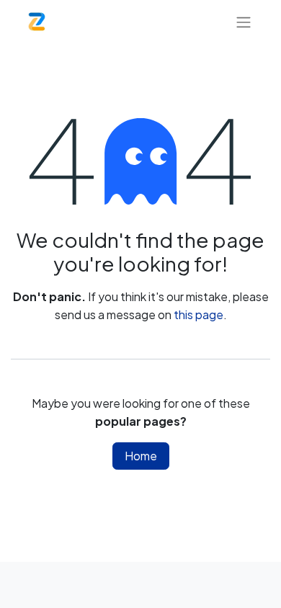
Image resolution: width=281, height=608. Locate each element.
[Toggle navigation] (243, 21)
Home (141, 455)
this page (198, 314)
